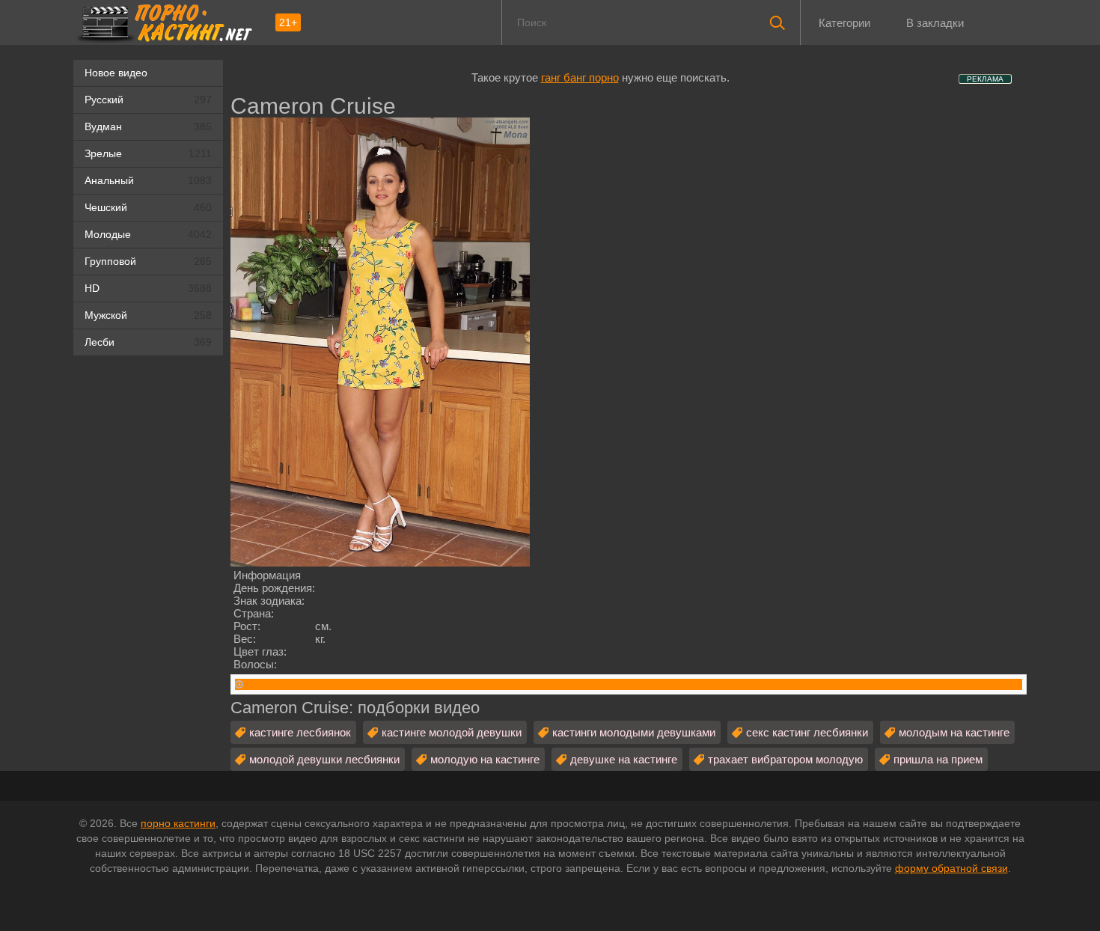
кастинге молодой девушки (452, 732)
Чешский (148, 207)
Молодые (148, 234)
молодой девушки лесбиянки (324, 759)
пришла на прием (938, 759)
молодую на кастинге (485, 759)
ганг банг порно (580, 77)
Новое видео (116, 73)
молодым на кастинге (954, 732)
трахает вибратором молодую (785, 759)
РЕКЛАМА (985, 79)
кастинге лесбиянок (300, 732)
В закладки (935, 22)
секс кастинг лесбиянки (807, 732)
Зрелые (148, 153)
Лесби (148, 342)
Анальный (148, 180)
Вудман (148, 126)
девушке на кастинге (623, 759)
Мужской (148, 315)
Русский (148, 100)
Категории (844, 22)
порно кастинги (178, 823)
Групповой (148, 261)
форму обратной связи (951, 868)
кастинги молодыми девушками (633, 732)
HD (148, 288)
